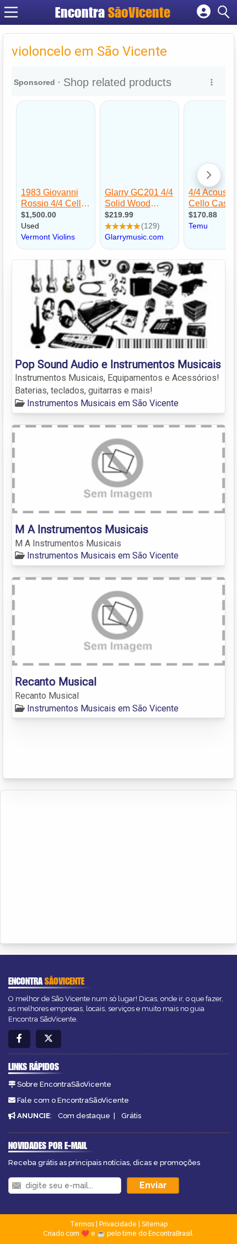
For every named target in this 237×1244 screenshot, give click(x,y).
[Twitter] (48, 1039)
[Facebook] (19, 1039)
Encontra (112, 12)
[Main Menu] (11, 12)
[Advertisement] (91, 865)
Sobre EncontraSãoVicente (64, 1084)
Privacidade (118, 1224)
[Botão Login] (204, 12)
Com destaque (84, 1116)
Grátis (131, 1116)
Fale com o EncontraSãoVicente (73, 1100)
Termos (82, 1224)
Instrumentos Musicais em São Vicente (103, 403)
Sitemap (155, 1224)
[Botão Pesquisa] (225, 12)
